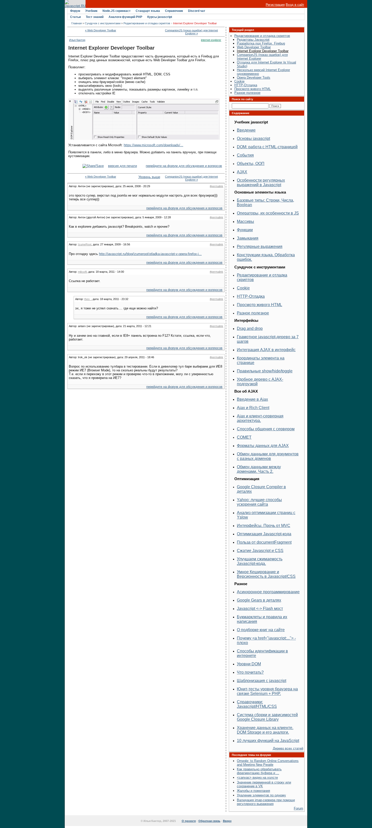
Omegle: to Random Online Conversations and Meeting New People (268, 763)
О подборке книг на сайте (261, 630)
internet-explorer (211, 39)
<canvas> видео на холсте (257, 777)
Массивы (245, 221)
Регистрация (275, 5)
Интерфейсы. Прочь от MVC (263, 525)
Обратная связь (209, 820)
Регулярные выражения (259, 246)
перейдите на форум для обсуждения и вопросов (184, 166)
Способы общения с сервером (266, 429)
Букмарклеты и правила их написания (262, 619)
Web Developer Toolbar (254, 47)
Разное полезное (247, 93)
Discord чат (196, 11)
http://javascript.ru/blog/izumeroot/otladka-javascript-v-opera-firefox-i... (150, 254)
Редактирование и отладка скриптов (146, 23)
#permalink (216, 186)
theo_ (87, 299)
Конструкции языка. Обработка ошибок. (266, 257)
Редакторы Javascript (253, 39)
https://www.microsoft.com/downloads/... (153, 145)
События (245, 155)
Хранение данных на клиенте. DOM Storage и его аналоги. (265, 730)
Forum (298, 808)
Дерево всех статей (288, 748)
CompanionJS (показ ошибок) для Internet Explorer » (191, 32)
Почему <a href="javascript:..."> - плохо (266, 640)
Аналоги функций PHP (125, 17)
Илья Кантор (77, 39)
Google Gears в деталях (259, 600)
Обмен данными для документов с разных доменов (268, 456)
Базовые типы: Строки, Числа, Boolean (265, 202)
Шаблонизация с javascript (261, 680)
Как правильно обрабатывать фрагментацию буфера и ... (259, 771)
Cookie (239, 81)
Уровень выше (146, 177)
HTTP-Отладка (245, 85)
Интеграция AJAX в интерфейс (266, 350)
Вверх (227, 820)
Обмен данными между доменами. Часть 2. (259, 469)
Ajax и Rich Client (253, 408)
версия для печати (122, 166)
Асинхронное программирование (268, 592)
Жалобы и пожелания (253, 791)
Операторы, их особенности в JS (268, 213)
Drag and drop (250, 328)
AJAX (242, 172)
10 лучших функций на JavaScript (268, 740)
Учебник (91, 11)
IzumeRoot (84, 244)
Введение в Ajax (252, 399)
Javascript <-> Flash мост (260, 608)
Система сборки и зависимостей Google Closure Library (267, 717)
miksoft (82, 271)
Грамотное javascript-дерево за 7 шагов (268, 339)
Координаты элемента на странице (260, 360)
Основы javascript (253, 138)
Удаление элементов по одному (261, 795)
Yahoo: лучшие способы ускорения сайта (259, 502)
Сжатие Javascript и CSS (260, 550)
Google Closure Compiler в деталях (261, 489)
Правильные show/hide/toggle (265, 371)
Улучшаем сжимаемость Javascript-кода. (259, 561)
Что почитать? (250, 672)
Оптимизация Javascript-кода (264, 534)
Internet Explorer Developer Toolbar (262, 51)
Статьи (75, 17)
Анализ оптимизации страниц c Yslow (266, 515)
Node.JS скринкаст (116, 11)
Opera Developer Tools (253, 77)
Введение (246, 130)
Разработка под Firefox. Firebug (261, 43)
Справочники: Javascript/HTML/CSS (257, 704)
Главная (76, 23)
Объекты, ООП (250, 163)
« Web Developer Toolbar (100, 30)
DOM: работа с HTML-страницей (267, 147)
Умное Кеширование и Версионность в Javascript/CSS (266, 574)
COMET (244, 437)
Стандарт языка (148, 11)
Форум (75, 11)
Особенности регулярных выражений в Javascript (261, 182)
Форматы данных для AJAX (263, 445)
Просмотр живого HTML (252, 89)
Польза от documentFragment (264, 542)
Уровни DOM (249, 664)
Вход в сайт (295, 5)
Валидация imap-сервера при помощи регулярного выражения (266, 802)
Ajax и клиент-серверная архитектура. (260, 418)
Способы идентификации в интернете (262, 653)
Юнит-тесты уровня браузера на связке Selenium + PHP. (267, 691)
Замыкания (247, 238)
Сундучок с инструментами (102, 23)
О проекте (189, 820)
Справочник (174, 11)
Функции (245, 230)
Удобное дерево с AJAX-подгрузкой (260, 381)
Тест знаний (95, 17)
